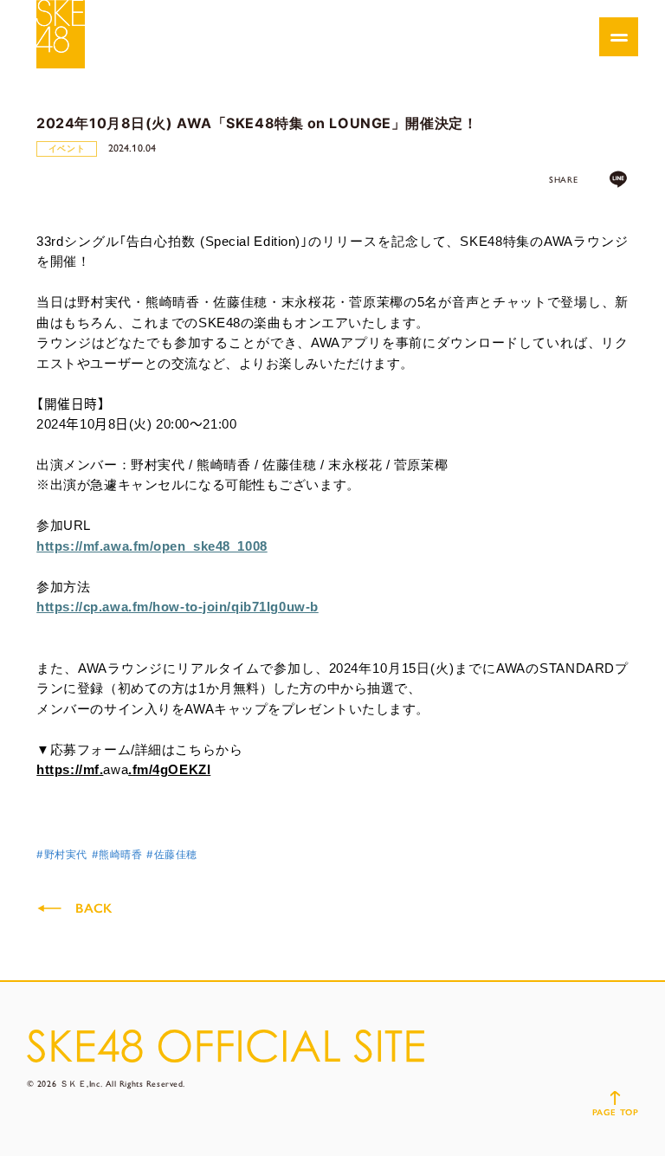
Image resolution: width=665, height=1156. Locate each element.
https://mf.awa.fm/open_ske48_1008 (151, 546)
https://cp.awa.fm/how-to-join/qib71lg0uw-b (177, 607)
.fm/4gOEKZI (169, 770)
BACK (93, 908)
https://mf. (69, 770)
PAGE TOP (615, 1112)
